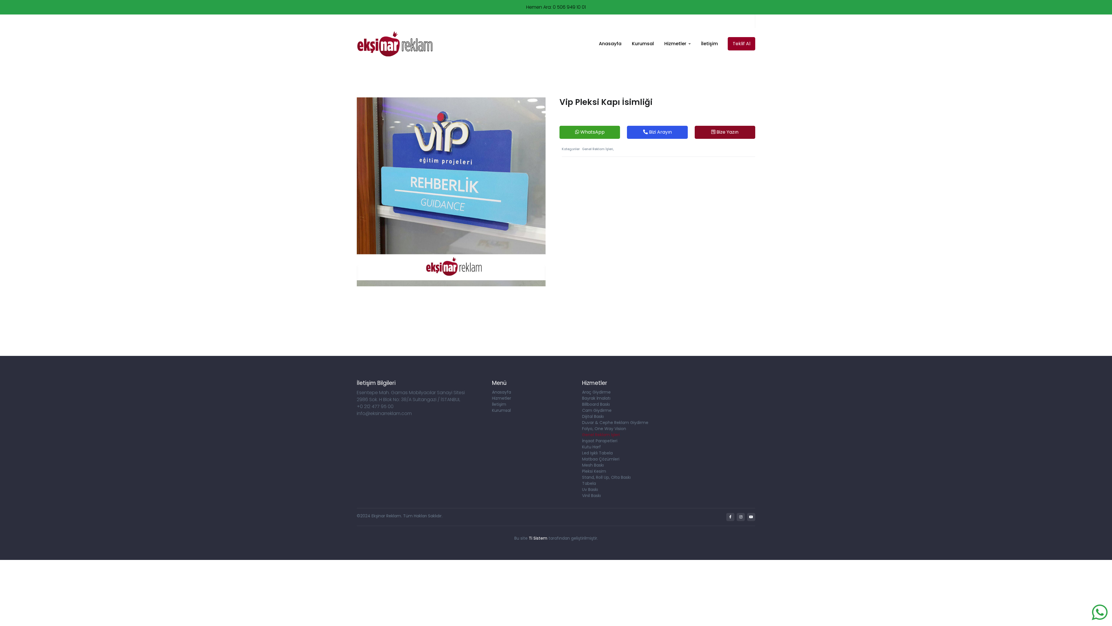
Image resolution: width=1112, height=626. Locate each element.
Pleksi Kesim (594, 471)
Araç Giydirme (596, 392)
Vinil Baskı (591, 495)
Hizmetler (675, 43)
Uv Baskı (590, 489)
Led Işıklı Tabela (597, 453)
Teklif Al (741, 43)
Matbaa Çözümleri (600, 459)
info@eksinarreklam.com (386, 21)
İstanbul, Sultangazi (447, 21)
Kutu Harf (591, 447)
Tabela (589, 483)
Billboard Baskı (596, 404)
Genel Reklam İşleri (601, 435)
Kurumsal (643, 43)
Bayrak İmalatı (596, 398)
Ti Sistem (538, 538)
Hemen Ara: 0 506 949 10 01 (556, 7)
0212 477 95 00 (499, 21)
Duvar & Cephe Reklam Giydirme (615, 422)
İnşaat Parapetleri (599, 441)
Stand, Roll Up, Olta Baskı (606, 477)
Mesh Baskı (593, 465)
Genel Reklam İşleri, (598, 149)
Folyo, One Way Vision (604, 429)
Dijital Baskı (593, 416)
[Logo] (395, 44)
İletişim (709, 43)
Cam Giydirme (597, 410)
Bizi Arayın (660, 132)
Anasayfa (610, 43)
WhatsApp (592, 132)
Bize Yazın (726, 132)
